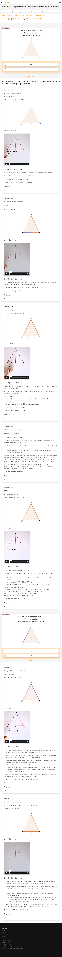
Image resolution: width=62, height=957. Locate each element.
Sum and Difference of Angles (37, 15)
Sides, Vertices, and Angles (21, 15)
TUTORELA (6, 2)
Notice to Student (8, 946)
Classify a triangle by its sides (29, 11)
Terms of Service (7, 940)
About (4, 932)
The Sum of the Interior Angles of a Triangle (13, 17)
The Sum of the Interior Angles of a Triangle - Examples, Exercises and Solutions (22, 18)
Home (3, 15)
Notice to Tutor (7, 944)
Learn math (10, 15)
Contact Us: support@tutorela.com (13, 948)
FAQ (3, 936)
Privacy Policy (6, 942)
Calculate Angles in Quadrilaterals (10, 11)
